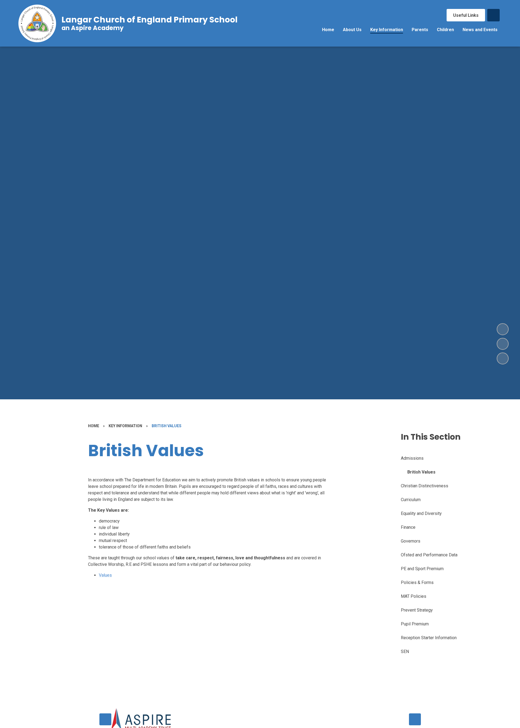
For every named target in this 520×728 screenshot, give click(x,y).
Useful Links (466, 15)
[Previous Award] (105, 719)
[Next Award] (415, 719)
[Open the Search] (493, 15)
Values (105, 575)
